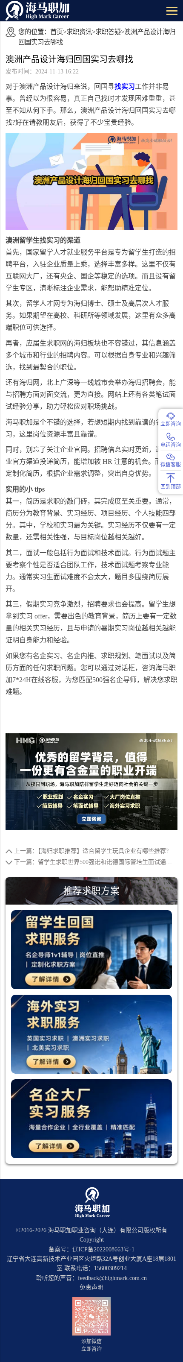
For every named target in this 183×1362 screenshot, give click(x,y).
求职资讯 (79, 31)
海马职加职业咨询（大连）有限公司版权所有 (107, 1230)
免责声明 (91, 1287)
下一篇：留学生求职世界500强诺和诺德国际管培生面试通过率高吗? (95, 862)
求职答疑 (108, 31)
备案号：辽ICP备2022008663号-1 (91, 1249)
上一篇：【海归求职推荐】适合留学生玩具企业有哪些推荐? (91, 851)
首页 (56, 31)
